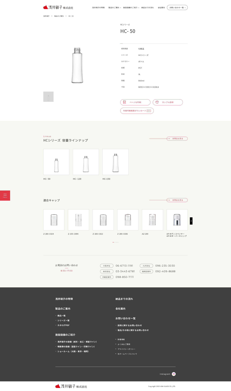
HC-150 (106, 178)
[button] (114, 242)
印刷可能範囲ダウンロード (134, 111)
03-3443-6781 (125, 271)
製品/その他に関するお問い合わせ (133, 330)
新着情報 (121, 339)
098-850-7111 (125, 277)
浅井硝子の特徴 (98, 7)
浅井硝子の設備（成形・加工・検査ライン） (78, 341)
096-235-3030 (165, 265)
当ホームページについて (127, 354)
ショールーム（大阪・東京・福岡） (74, 351)
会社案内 (161, 7)
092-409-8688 (165, 271)
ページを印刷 (135, 102)
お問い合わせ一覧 (177, 7)
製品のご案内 (114, 7)
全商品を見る (177, 138)
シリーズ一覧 (64, 320)
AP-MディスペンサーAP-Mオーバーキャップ (177, 235)
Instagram (165, 374)
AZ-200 (145, 234)
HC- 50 (46, 178)
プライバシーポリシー (126, 349)
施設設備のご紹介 (130, 7)
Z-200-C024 (48, 234)
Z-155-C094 (73, 234)
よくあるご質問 (124, 344)
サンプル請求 (168, 102)
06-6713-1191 (124, 265)
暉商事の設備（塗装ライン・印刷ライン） (77, 346)
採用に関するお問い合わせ (130, 325)
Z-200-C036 (122, 234)
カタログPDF (64, 325)
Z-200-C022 (98, 234)
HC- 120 (77, 178)
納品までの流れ (147, 7)
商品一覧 (62, 315)
